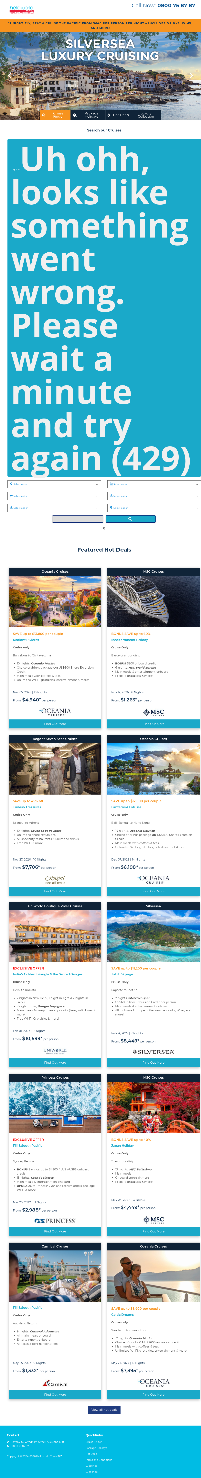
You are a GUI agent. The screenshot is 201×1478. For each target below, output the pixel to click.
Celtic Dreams (122, 1315)
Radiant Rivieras (26, 640)
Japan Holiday (122, 1146)
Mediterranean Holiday (129, 640)
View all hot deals (104, 1409)
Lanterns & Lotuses (126, 807)
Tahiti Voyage (122, 974)
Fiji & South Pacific (27, 1146)
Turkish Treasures (27, 807)
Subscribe (92, 1471)
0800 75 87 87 (176, 5)
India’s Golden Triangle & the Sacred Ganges (47, 974)
